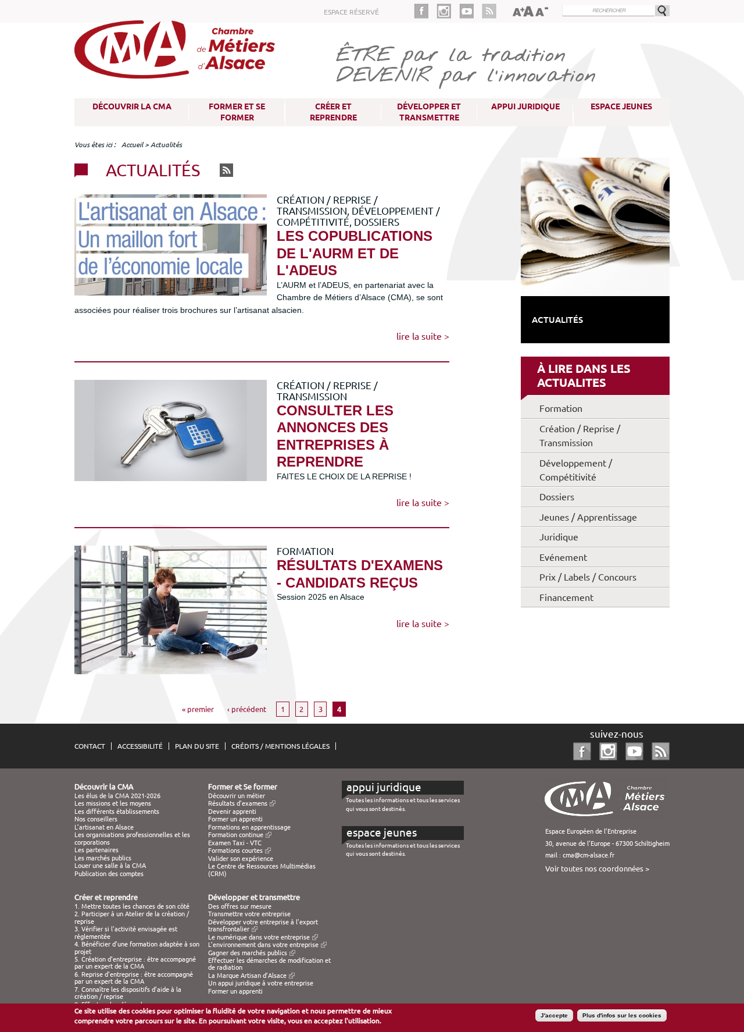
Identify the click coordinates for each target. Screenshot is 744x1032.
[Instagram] (448, 11)
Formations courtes (235, 850)
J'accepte (554, 1015)
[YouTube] (470, 11)
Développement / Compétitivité (575, 470)
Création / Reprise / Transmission (579, 436)
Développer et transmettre (429, 112)
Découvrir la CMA (131, 106)
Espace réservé (351, 12)
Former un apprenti (235, 819)
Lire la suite (419, 336)
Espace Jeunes (621, 106)
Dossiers (556, 497)
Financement (566, 597)
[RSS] (489, 11)
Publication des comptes (109, 873)
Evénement (563, 557)
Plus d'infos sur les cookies (621, 1015)
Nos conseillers (95, 819)
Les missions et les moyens (112, 803)
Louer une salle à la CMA (110, 865)
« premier (198, 709)
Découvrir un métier (236, 795)
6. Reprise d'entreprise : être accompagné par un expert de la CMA (133, 978)
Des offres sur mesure (239, 906)
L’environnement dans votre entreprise (263, 944)
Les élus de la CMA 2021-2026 (117, 795)
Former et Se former (237, 112)
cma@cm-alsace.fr (588, 855)
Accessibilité (140, 746)
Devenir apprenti (232, 811)
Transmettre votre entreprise (249, 913)
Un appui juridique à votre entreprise (260, 983)
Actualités (557, 320)
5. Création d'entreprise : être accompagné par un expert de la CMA (135, 963)
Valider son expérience (240, 858)
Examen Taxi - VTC (235, 842)
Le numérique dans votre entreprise (259, 937)
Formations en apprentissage (249, 827)
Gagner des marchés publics (247, 952)
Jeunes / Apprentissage (588, 517)
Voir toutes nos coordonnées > (597, 868)
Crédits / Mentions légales (280, 746)
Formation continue (235, 834)
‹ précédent (246, 709)
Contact (89, 746)
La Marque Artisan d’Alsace (247, 975)
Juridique (558, 537)
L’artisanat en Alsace (104, 827)
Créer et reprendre (333, 112)
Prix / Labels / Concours (587, 577)
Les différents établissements (116, 811)
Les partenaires (96, 849)
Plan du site (197, 746)
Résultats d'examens (237, 803)
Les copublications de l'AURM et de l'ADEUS (354, 253)
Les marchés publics (102, 858)
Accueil (132, 144)
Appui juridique (525, 106)
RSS (226, 170)
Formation (560, 408)
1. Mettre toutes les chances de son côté (131, 906)
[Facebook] (425, 11)
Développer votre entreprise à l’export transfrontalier (263, 926)
